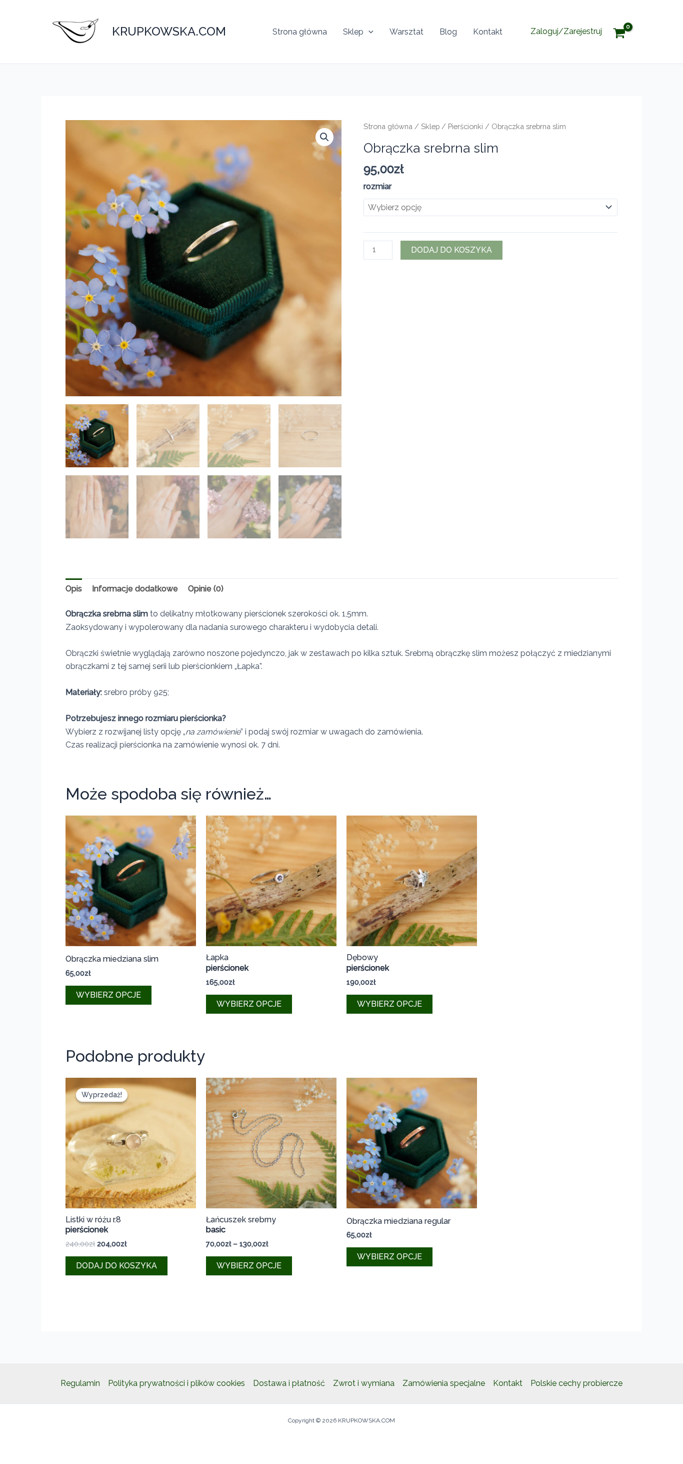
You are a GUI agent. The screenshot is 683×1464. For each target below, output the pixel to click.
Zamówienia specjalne (443, 1383)
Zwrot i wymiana (363, 1383)
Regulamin (80, 1383)
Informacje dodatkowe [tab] (135, 588)
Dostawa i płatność (289, 1383)
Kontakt (487, 32)
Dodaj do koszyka (451, 250)
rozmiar (378, 186)
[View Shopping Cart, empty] (627, 32)
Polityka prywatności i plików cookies (176, 1383)
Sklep (353, 32)
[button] (369, 32)
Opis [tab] (74, 588)
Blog (448, 32)
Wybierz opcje (108, 995)
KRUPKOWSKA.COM (169, 31)
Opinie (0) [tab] (206, 588)
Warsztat (407, 32)
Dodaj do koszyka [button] (116, 1265)
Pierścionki (465, 126)
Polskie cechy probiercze (576, 1383)
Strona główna (299, 32)
